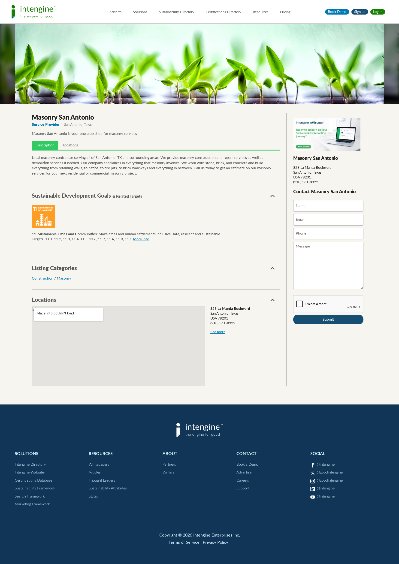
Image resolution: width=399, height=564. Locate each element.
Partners (169, 464)
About (170, 454)
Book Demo (337, 12)
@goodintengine (330, 472)
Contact (246, 454)
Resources (261, 12)
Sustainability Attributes (108, 488)
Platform (115, 12)
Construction (42, 278)
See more (217, 332)
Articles (95, 472)
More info (141, 239)
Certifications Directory (223, 12)
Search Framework (30, 496)
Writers (168, 472)
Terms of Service (184, 542)
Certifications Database (33, 480)
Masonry (64, 278)
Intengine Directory (30, 464)
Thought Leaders (102, 480)
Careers (242, 480)
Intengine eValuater (30, 472)
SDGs (93, 496)
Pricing (285, 12)
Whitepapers (99, 464)
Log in (377, 12)
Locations (70, 145)
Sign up (359, 12)
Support (242, 488)
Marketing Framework (32, 504)
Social (317, 454)
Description (45, 145)
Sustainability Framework (35, 488)
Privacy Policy (215, 542)
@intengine (326, 464)
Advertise (243, 472)
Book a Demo (247, 464)
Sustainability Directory (176, 12)
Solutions (140, 12)
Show (272, 197)
